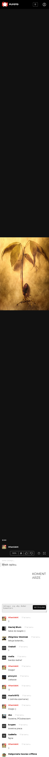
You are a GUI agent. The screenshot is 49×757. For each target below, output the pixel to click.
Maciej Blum (14, 627)
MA (4, 696)
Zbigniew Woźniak (18, 637)
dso (10, 715)
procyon (12, 676)
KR (4, 726)
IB (4, 735)
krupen (12, 724)
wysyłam (39, 607)
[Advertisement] (17, 587)
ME (4, 657)
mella (11, 656)
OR (4, 648)
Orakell (12, 646)
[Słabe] (31, 553)
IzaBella (12, 734)
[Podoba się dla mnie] (26, 553)
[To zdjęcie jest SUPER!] (21, 553)
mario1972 (13, 695)
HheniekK (13, 547)
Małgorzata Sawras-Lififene (22, 754)
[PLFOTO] (10, 4)
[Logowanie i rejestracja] (44, 4)
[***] (4, 547)
